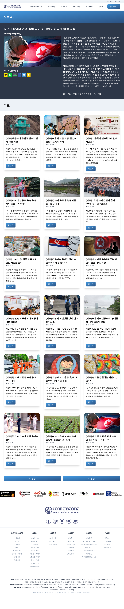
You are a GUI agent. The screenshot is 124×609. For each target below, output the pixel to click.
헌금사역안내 (89, 547)
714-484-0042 (73, 584)
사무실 (17, 541)
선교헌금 (89, 538)
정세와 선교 (35, 563)
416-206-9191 (104, 587)
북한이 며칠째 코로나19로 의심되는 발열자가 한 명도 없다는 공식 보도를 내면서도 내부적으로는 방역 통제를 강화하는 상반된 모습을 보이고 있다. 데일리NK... (21, 452)
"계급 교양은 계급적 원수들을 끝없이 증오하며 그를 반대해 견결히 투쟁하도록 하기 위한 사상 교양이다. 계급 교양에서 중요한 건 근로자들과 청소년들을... (62, 154)
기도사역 (71, 541)
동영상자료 (107, 547)
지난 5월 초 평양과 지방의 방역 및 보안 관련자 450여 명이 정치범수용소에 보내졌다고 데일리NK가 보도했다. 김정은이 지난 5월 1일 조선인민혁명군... (102, 216)
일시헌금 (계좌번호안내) (89, 544)
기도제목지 (107, 541)
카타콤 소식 (35, 547)
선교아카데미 (53, 538)
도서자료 (107, 544)
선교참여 (71, 538)
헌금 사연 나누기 (89, 551)
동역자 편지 (35, 560)
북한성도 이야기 (35, 554)
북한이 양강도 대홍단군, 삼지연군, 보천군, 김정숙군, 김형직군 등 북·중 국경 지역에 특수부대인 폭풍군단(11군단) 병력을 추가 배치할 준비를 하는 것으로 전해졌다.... (22, 154)
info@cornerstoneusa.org (105, 584)
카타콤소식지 (107, 538)
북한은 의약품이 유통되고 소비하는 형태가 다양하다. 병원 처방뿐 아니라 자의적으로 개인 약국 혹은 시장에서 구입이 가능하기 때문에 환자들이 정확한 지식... (21, 275)
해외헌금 (89, 554)
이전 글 (32, 478)
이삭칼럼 (35, 544)
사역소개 (17, 538)
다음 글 (91, 478)
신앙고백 (17, 544)
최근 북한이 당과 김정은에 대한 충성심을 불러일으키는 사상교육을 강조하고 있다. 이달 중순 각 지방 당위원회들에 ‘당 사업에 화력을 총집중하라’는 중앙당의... (22, 334)
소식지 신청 (71, 544)
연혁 (16, 547)
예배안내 (71, 547)
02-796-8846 (74, 579)
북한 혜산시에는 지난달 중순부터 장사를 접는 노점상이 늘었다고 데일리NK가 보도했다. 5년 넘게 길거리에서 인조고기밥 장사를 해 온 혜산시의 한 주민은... (61, 334)
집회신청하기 (71, 554)
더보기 (11, 166)
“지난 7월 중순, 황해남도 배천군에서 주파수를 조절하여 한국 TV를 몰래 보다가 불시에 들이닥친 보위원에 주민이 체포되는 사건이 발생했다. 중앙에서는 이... (62, 393)
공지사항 (110, 1)
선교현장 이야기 (35, 557)
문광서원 (17, 557)
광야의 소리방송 (17, 554)
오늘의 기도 (35, 538)
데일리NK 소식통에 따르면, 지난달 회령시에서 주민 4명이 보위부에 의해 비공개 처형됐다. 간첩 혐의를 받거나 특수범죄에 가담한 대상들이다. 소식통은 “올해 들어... (102, 452)
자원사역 (71, 551)
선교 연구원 (17, 551)
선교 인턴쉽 (53, 544)
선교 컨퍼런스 (53, 541)
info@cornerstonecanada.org (62, 590)
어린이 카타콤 (34, 566)
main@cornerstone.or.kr (103, 579)
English (117, 1)
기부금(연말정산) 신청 (89, 557)
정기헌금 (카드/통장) (89, 541)
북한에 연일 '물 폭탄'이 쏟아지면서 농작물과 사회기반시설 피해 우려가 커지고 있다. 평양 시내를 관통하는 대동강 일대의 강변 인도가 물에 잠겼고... (102, 334)
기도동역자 (35, 541)
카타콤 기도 (35, 551)
